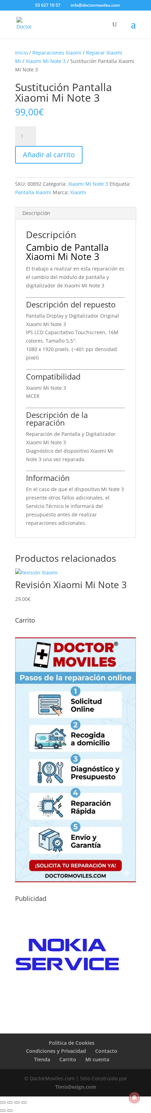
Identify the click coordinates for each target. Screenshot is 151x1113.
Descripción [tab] (36, 213)
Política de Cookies (71, 1042)
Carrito (67, 1059)
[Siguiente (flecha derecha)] (10, 1110)
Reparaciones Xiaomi (56, 52)
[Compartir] (17, 1102)
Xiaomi (78, 192)
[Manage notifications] (134, 1097)
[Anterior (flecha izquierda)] (3, 1110)
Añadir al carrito (49, 154)
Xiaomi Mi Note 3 (46, 61)
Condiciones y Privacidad (56, 1051)
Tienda (42, 1059)
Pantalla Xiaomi (33, 192)
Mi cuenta (97, 1059)
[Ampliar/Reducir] (3, 1102)
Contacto (106, 1051)
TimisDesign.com (75, 1086)
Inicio (21, 52)
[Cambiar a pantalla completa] (10, 1102)
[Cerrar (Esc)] (24, 1102)
